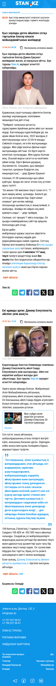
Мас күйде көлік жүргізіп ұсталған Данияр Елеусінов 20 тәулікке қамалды (35, 418)
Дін (52, 654)
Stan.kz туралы (12, 630)
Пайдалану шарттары (16, 644)
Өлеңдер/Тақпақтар (11, 665)
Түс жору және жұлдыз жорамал (13, 655)
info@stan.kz (9, 613)
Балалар (50, 669)
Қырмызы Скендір (13, 583)
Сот (21, 574)
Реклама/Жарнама (14, 637)
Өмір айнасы (10, 277)
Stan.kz (15, 64)
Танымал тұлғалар (45, 661)
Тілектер (6, 661)
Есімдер (6, 669)
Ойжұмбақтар (47, 665)
